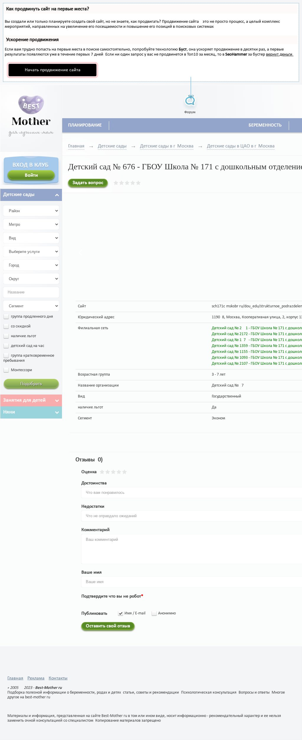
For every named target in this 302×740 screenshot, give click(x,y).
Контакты (58, 678)
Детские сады (112, 146)
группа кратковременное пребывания (28, 358)
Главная (76, 146)
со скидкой (20, 326)
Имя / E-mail (134, 613)
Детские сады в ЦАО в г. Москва (241, 146)
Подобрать (31, 384)
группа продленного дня (31, 316)
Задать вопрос (88, 182)
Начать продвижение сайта (53, 70)
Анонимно (167, 613)
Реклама (36, 678)
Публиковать (94, 613)
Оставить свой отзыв (108, 626)
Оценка (89, 472)
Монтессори (21, 370)
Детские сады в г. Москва (166, 146)
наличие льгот (23, 336)
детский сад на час (27, 346)
